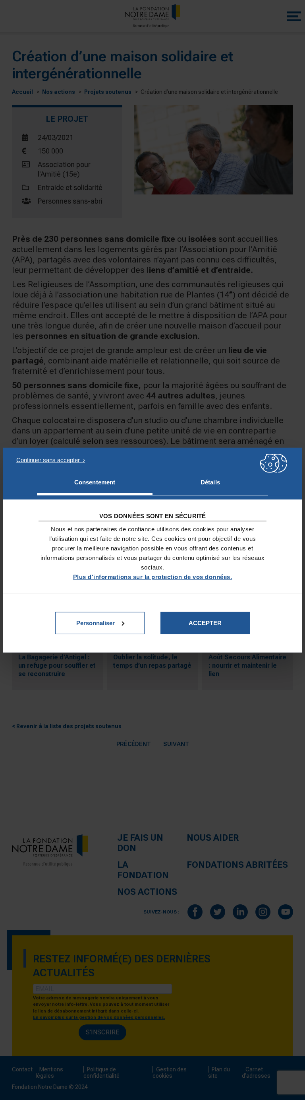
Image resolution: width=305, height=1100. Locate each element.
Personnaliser (95, 622)
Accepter (205, 622)
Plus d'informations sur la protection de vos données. (152, 576)
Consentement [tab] (94, 482)
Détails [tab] (210, 482)
